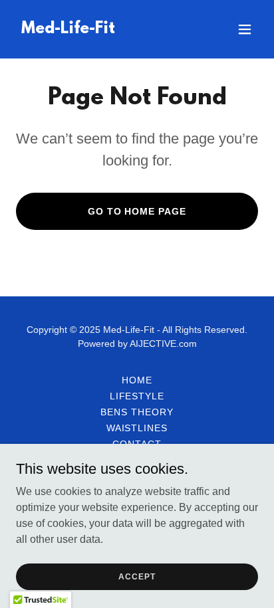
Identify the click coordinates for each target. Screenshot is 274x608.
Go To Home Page (137, 211)
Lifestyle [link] (137, 396)
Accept (136, 576)
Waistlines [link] (137, 428)
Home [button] (137, 380)
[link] (68, 29)
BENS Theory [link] (137, 412)
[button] (244, 29)
